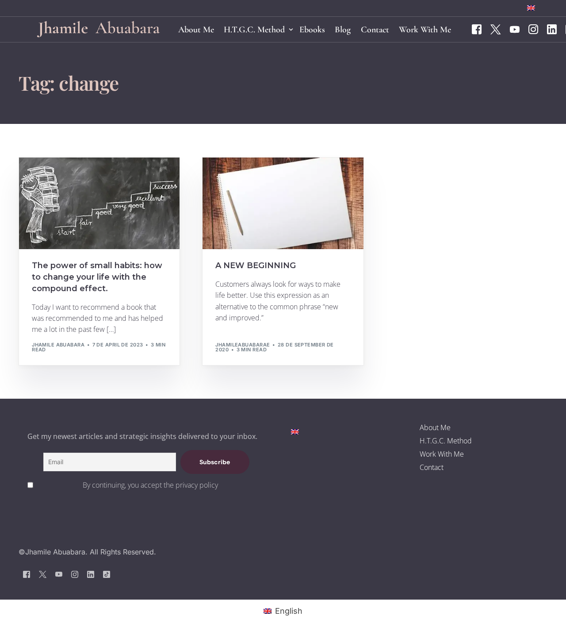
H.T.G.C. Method (446, 441)
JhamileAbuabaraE (242, 345)
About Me (435, 427)
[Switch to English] (295, 431)
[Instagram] (533, 28)
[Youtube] (514, 28)
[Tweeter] (495, 28)
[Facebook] (476, 28)
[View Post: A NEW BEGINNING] (283, 203)
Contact (432, 467)
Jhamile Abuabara (58, 345)
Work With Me (442, 454)
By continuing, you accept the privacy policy (150, 485)
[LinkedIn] (552, 28)
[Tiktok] (107, 574)
